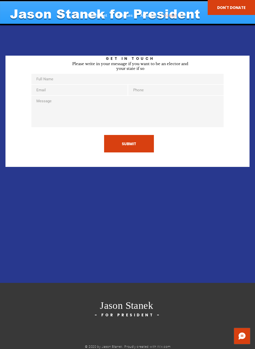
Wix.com (164, 347)
